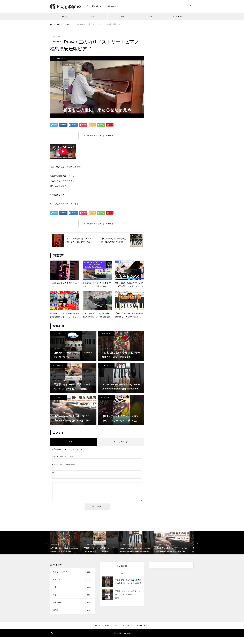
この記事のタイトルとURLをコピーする (97, 136)
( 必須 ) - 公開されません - (64, 464)
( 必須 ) (63, 456)
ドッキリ (150, 17)
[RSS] (52, 633)
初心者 (64, 17)
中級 (93, 17)
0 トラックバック (121, 442)
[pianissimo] (65, 6)
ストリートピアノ (179, 17)
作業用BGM (106, 334)
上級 (122, 17)
